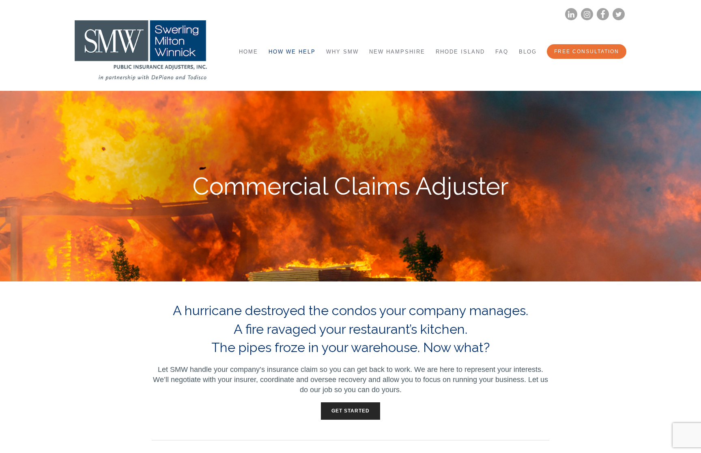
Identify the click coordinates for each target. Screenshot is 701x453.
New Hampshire (397, 52)
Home (248, 52)
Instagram (587, 14)
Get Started (350, 411)
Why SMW (342, 52)
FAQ (501, 52)
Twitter (619, 14)
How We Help (292, 52)
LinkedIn (571, 14)
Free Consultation (586, 51)
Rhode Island (460, 52)
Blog (528, 52)
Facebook (603, 14)
